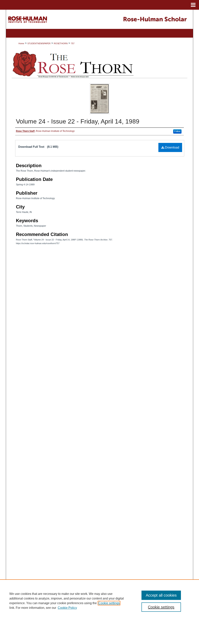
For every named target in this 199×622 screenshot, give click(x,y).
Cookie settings (109, 603)
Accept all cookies (161, 595)
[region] (99, 600)
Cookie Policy (67, 607)
